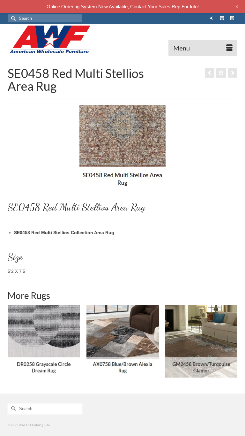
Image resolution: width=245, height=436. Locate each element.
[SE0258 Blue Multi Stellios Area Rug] (209, 73)
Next (231, 341)
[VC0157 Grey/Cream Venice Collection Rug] (232, 73)
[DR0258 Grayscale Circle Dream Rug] (44, 341)
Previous (13, 341)
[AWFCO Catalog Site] (122, 40)
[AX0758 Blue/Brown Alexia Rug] (122, 341)
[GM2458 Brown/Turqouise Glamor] (201, 341)
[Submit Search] (12, 18)
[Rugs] (221, 73)
